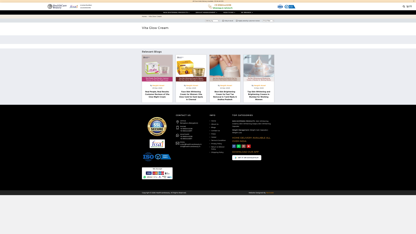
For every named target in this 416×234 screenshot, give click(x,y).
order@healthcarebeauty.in (191, 144)
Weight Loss (237, 133)
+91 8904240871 (186, 131)
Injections (228, 12)
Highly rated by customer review (249, 21)
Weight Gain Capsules (258, 130)
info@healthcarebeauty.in (190, 146)
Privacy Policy (216, 144)
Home (144, 16)
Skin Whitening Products (175, 12)
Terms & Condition (218, 140)
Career (213, 137)
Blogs (213, 127)
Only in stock (229, 21)
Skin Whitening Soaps (248, 124)
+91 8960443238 (186, 129)
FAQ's (213, 134)
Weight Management (206, 12)
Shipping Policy (217, 152)
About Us (214, 124)
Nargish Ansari (158, 85)
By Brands (246, 12)
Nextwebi (270, 193)
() (410, 6)
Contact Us (215, 131)
